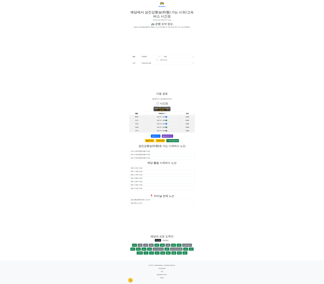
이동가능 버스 (163, 60)
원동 (162, 253)
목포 (132, 249)
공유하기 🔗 (155, 136)
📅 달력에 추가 (167, 136)
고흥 (140, 245)
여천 (151, 253)
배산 (138, 249)
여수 (146, 253)
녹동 (168, 245)
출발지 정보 (149, 141)
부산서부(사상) (158, 249)
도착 (134, 63)
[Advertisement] (145, 41)
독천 (179, 245)
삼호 (167, 249)
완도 (157, 253)
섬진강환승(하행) (176, 249)
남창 (162, 245)
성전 (185, 249)
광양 (151, 245)
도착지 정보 (160, 141)
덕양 (173, 245)
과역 (145, 245)
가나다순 (158, 240)
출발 (134, 56)
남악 (156, 245)
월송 (168, 253)
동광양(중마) (187, 245)
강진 (134, 245)
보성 (149, 249)
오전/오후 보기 (162, 109)
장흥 (173, 253)
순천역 (140, 253)
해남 (185, 253)
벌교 (144, 249)
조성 (179, 253)
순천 (191, 249)
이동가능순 (165, 240)
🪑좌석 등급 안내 (172, 141)
